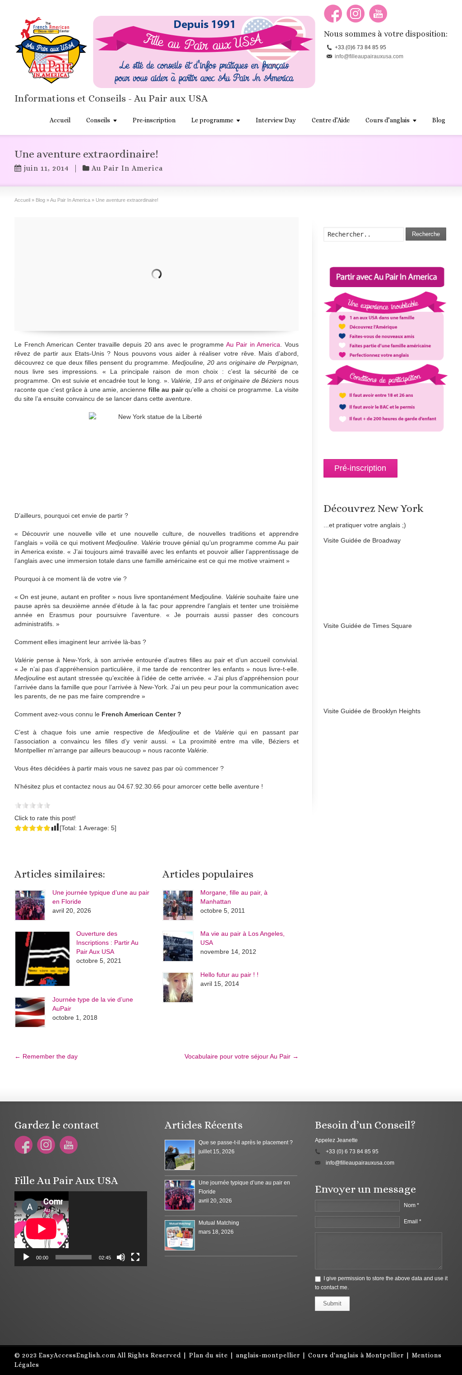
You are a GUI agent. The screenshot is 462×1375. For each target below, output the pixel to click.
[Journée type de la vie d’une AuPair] (30, 1012)
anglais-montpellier (268, 1355)
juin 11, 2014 (46, 168)
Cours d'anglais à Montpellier (356, 1355)
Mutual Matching (219, 1223)
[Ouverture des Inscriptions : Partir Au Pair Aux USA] (41, 959)
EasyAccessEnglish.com (77, 1355)
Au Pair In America (127, 168)
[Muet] (120, 1257)
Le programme (212, 120)
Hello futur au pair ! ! (229, 974)
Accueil (60, 120)
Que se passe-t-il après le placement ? (246, 1142)
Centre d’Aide (331, 120)
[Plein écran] (135, 1257)
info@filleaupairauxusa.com (369, 56)
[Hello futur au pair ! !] (178, 987)
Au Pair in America (253, 344)
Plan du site (208, 1355)
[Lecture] (26, 1257)
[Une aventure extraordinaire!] (156, 274)
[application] (80, 1228)
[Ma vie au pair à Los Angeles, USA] (178, 946)
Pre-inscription (154, 120)
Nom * (411, 1205)
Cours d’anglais (387, 120)
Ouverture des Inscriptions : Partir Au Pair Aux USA (107, 942)
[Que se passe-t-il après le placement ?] (180, 1155)
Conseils (98, 120)
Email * (412, 1221)
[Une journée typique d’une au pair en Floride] (30, 905)
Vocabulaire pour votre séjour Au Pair (242, 1056)
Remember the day (46, 1056)
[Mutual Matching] (180, 1235)
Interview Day (276, 120)
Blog (438, 120)
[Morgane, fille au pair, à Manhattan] (178, 905)
